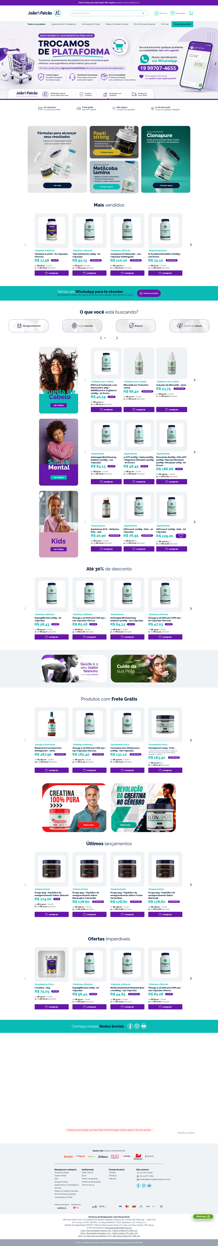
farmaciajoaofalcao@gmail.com (118, 1228)
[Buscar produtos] (143, 13)
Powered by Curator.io (186, 1133)
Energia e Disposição (45, 744)
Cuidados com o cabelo (102, 381)
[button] (106, 98)
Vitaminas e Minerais (45, 250)
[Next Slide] (215, 63)
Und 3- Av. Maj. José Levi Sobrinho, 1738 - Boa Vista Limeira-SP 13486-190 (109, 1236)
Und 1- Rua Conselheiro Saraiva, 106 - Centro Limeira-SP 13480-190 (109, 1230)
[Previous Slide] (2, 63)
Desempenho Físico (120, 744)
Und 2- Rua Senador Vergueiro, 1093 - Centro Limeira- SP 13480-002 (109, 1233)
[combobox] (109, 13)
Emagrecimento (42, 889)
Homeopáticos (98, 526)
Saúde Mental (97, 454)
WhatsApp (201, 1216)
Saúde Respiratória (158, 250)
